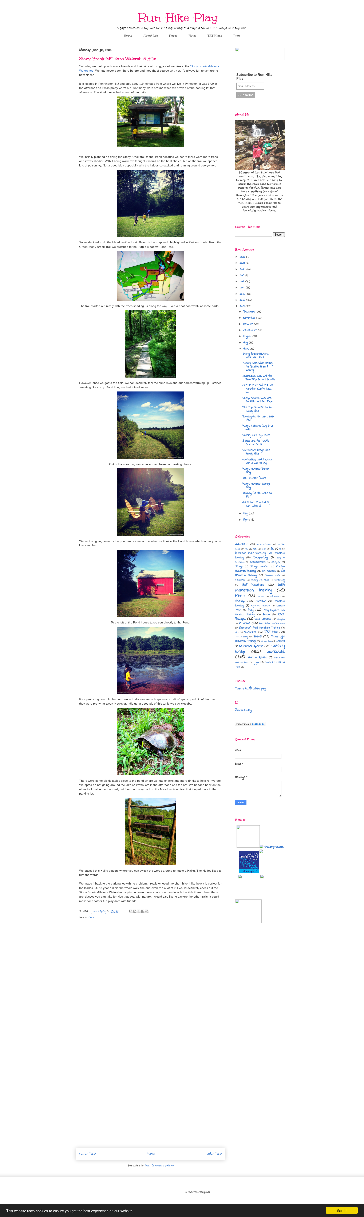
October (248, 324)
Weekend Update (251, 646)
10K (246, 549)
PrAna (266, 614)
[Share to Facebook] (143, 911)
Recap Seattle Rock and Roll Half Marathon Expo (257, 400)
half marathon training (260, 587)
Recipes (281, 619)
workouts (276, 651)
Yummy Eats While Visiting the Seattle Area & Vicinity (257, 367)
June (246, 349)
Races (173, 36)
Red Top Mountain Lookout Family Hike (258, 409)
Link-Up (240, 601)
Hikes (192, 36)
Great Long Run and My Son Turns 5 (256, 504)
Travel (257, 636)
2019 (242, 275)
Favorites (240, 580)
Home (128, 36)
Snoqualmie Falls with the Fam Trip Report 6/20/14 (258, 378)
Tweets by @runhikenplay (250, 688)
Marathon (261, 601)
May (246, 513)
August (248, 336)
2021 (243, 263)
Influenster (275, 596)
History (261, 596)
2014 (243, 306)
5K (272, 549)
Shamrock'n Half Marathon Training (259, 628)
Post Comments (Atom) (159, 1165)
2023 (243, 257)
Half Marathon (253, 584)
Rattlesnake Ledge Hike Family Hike (256, 452)
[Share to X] (139, 911)
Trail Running (241, 636)
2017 (243, 287)
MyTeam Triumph (260, 605)
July (246, 342)
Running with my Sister (256, 435)
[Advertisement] (260, 979)
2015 (243, 300)
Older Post (214, 1154)
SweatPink (250, 632)
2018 (242, 281)
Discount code (272, 575)
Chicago (239, 566)
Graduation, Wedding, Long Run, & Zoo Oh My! (257, 461)
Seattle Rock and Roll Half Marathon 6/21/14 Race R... (257, 389)
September (250, 330)
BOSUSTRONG (257, 562)
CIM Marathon (269, 571)
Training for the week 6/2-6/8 (258, 495)
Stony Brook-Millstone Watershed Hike (255, 356)
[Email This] (131, 911)
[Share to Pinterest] (147, 911)
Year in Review (257, 657)
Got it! (342, 1210)
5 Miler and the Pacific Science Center (255, 443)
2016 (243, 294)
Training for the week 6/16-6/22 (258, 418)
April (246, 520)
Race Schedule (262, 619)
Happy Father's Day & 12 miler (257, 428)
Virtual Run (266, 641)
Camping (276, 562)
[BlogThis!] (135, 911)
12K (254, 549)
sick (237, 632)
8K (280, 549)
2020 (243, 269)
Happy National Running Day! (256, 486)
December (250, 312)
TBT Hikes (215, 36)
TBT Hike (271, 632)
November (249, 318)
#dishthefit (241, 544)
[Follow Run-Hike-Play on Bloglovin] (250, 725)
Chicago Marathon (259, 566)
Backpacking (260, 557)
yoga (256, 662)
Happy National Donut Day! (255, 471)
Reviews (244, 623)
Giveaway (279, 580)
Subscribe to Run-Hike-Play (255, 76)
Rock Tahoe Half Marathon (272, 623)
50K (264, 549)
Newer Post (87, 1154)
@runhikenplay (243, 710)
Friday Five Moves (260, 580)
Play (236, 36)
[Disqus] (150, 978)
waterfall (280, 641)
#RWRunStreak (264, 544)
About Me (150, 36)
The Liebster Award (254, 478)
